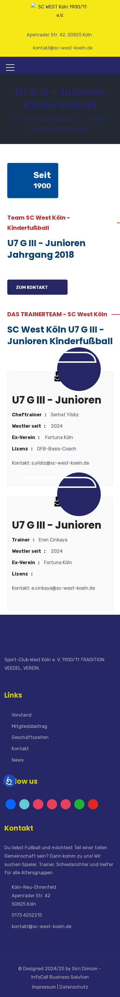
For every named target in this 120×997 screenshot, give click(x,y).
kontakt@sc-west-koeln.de (41, 926)
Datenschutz (74, 987)
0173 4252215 (27, 915)
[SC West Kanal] (93, 804)
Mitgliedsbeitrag (29, 726)
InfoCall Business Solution (60, 977)
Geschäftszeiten (30, 737)
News (18, 760)
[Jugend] (24, 804)
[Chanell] (79, 804)
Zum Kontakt (32, 287)
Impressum (43, 987)
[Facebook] (11, 804)
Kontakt (20, 748)
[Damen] (66, 804)
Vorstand (21, 715)
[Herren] (52, 804)
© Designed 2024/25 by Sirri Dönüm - (60, 968)
